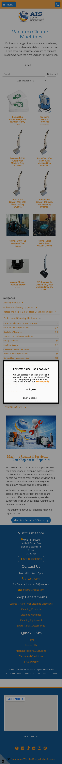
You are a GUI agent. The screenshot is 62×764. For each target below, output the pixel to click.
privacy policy (42, 381)
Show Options (30, 397)
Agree (32, 389)
